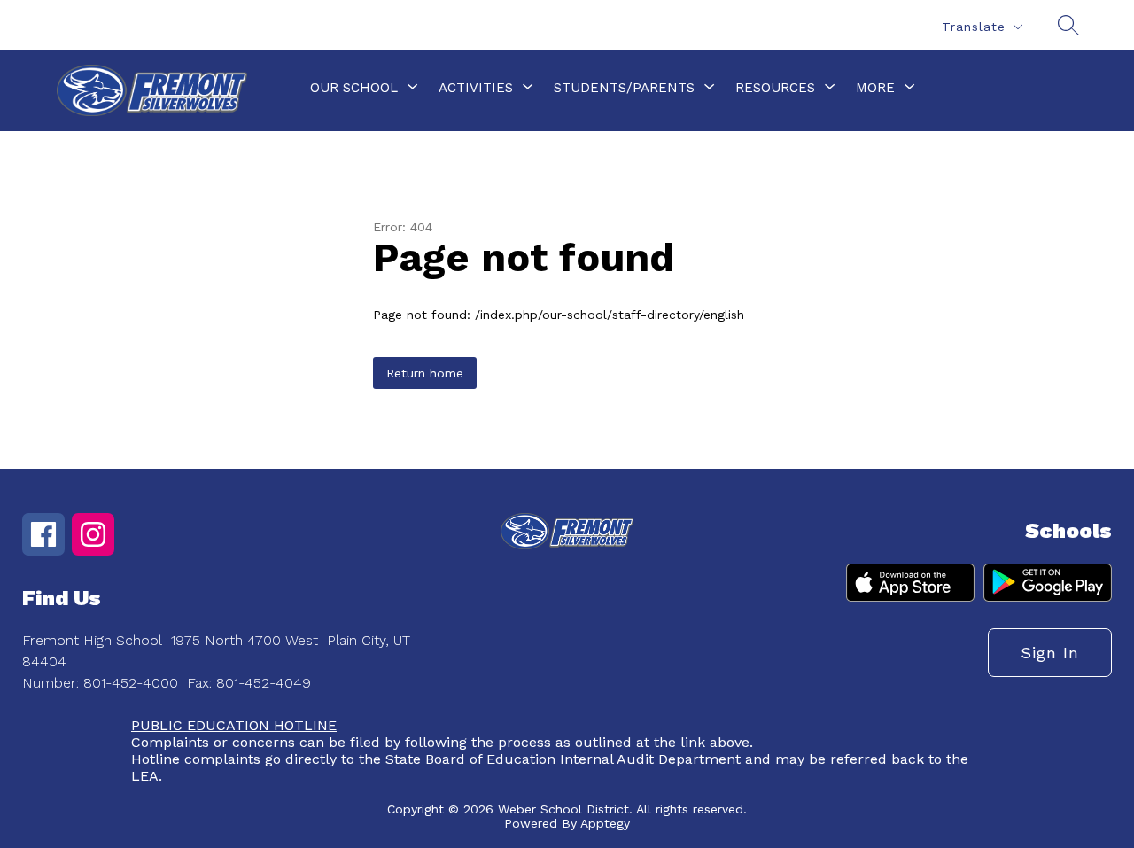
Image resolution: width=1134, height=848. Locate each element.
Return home (424, 373)
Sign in (1050, 652)
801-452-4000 (130, 682)
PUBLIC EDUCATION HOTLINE (234, 725)
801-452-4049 (263, 682)
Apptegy (605, 823)
